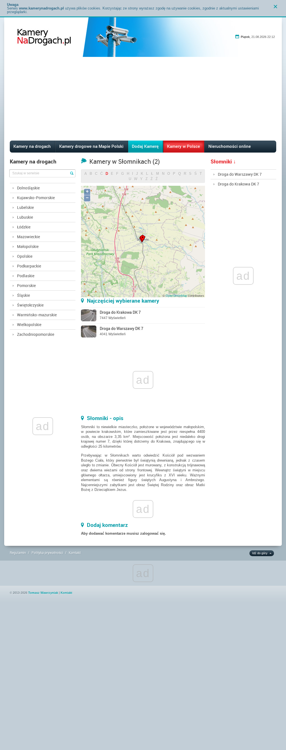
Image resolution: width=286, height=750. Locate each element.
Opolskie (24, 256)
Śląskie (23, 295)
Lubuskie (25, 217)
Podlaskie (25, 275)
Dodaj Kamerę (145, 146)
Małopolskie (28, 246)
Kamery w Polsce (183, 146)
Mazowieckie (28, 236)
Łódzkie (23, 227)
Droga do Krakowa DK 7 (238, 184)
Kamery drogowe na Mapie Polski (91, 146)
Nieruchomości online (229, 146)
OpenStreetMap (176, 295)
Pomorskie (26, 285)
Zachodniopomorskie (35, 334)
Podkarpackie (29, 266)
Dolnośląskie (28, 187)
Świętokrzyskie (30, 305)
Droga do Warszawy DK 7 (240, 174)
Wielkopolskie (29, 324)
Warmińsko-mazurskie (37, 314)
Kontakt (75, 552)
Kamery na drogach (32, 146)
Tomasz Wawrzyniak (43, 592)
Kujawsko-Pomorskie (36, 197)
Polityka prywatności (47, 552)
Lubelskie (25, 207)
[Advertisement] (143, 99)
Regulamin (18, 552)
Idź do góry (260, 553)
